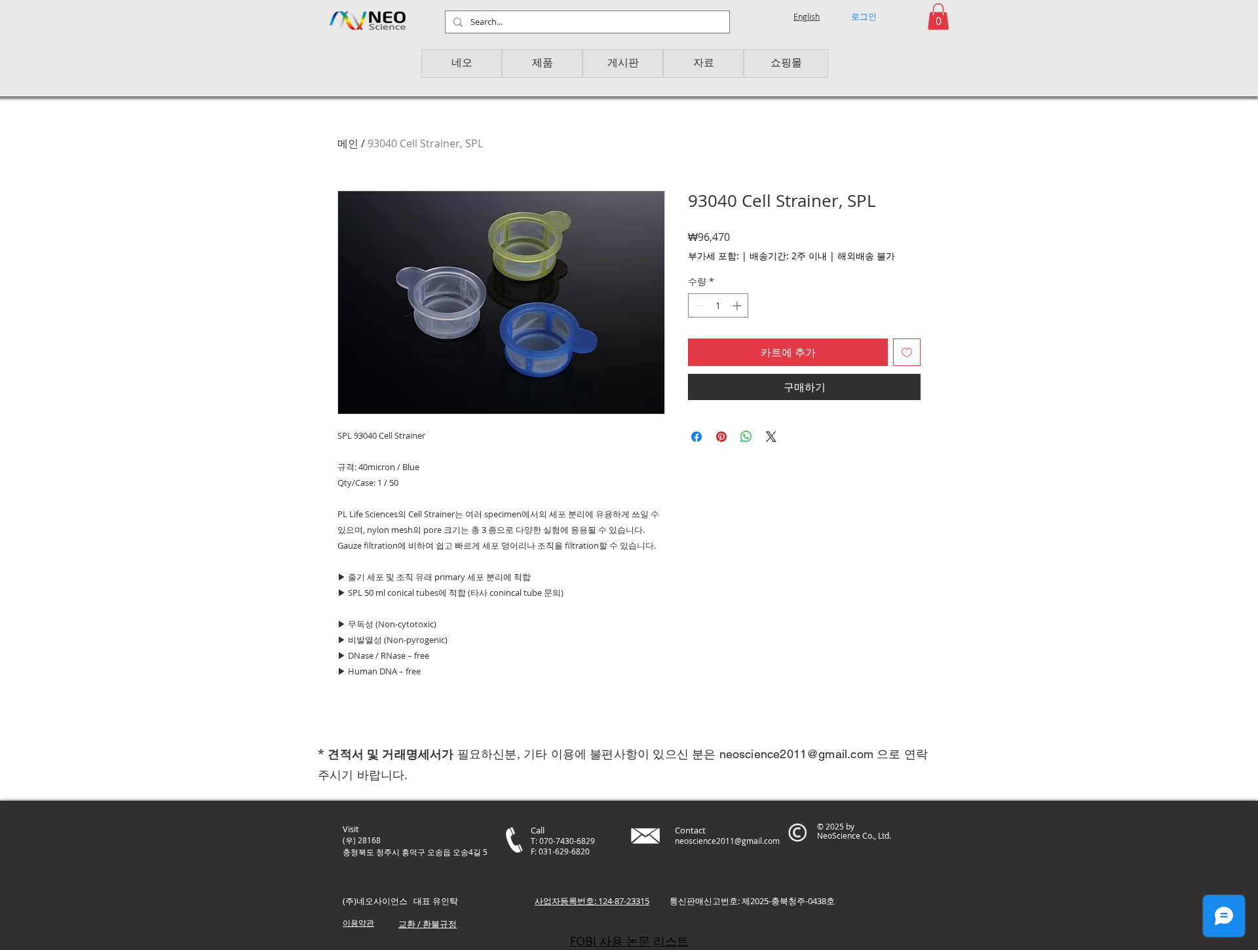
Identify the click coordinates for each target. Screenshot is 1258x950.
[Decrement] (698, 305)
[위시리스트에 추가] (907, 352)
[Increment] (738, 305)
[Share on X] (771, 437)
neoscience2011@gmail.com (796, 754)
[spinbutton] (718, 305)
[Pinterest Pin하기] (721, 437)
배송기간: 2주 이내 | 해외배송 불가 (822, 255)
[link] (938, 16)
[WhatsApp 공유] (746, 437)
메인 (347, 143)
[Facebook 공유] (696, 437)
